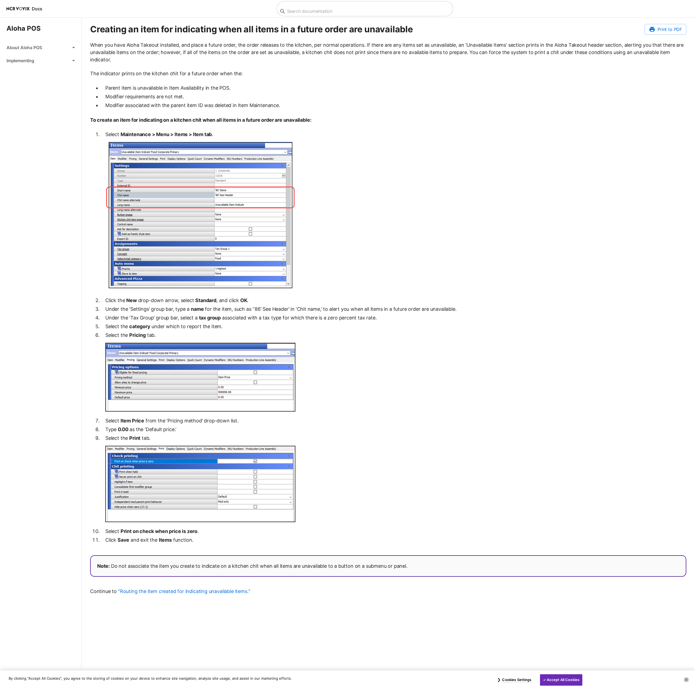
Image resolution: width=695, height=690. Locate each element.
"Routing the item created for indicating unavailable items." (184, 591)
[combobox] (364, 11)
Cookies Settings (516, 680)
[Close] (686, 680)
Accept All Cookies (563, 680)
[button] (40, 48)
